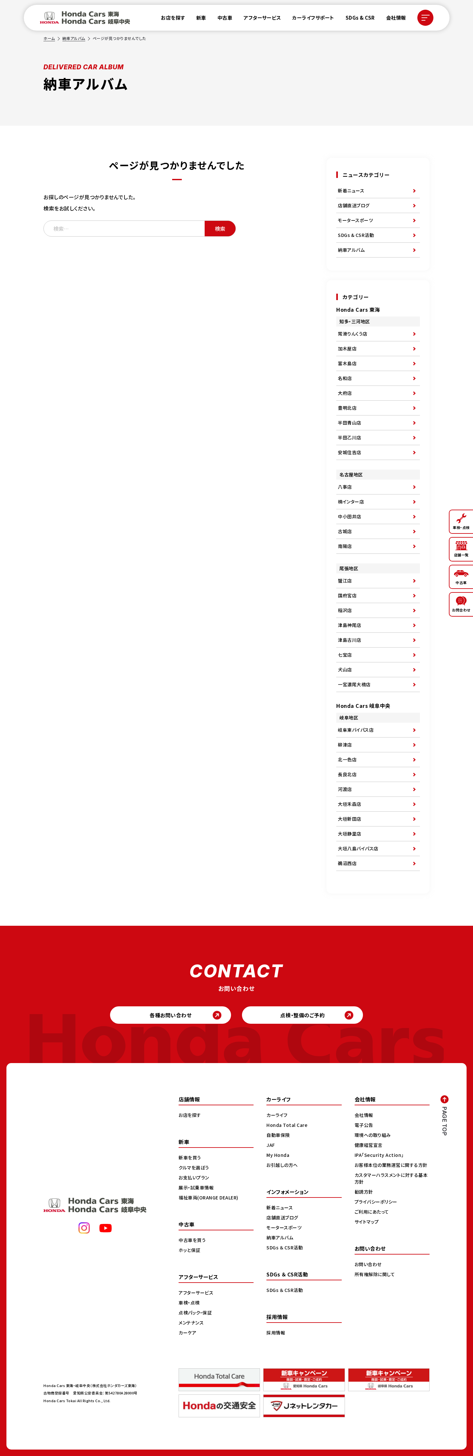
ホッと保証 (189, 1250)
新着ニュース (351, 190)
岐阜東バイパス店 (356, 730)
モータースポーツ (355, 220)
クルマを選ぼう (194, 1167)
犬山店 (345, 669)
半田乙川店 (349, 437)
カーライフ (277, 1115)
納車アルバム (73, 38)
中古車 (225, 17)
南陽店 (345, 546)
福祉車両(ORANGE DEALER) (208, 1197)
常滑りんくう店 (352, 333)
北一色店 (347, 759)
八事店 (345, 487)
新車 (201, 17)
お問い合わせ (368, 1264)
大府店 (345, 393)
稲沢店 (345, 610)
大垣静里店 (349, 833)
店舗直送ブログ (354, 205)
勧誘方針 (364, 1191)
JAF (270, 1145)
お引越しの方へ (282, 1165)
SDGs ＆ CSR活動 (284, 1247)
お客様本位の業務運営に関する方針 (391, 1165)
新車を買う (190, 1157)
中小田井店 (349, 516)
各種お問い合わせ (170, 1015)
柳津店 (345, 744)
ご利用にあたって (372, 1211)
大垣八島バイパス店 (358, 848)
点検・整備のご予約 (302, 1015)
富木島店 (347, 363)
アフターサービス (262, 17)
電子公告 (364, 1125)
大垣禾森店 (349, 804)
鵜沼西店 (347, 863)
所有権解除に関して (375, 1274)
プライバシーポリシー (376, 1201)
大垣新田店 (349, 819)
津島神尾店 (349, 625)
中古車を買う (192, 1240)
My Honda (277, 1155)
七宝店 (345, 654)
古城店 (345, 531)
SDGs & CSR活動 (356, 235)
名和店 (345, 378)
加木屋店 (347, 348)
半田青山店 (349, 422)
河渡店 (345, 789)
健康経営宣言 (369, 1145)
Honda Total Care (286, 1125)
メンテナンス (191, 1322)
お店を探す (173, 17)
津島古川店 (349, 640)
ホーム (49, 38)
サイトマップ (367, 1221)
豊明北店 (347, 408)
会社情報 (396, 17)
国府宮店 (347, 595)
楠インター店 (351, 501)
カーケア (187, 1332)
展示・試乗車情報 (196, 1187)
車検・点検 (189, 1302)
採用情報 (275, 1332)
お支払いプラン (194, 1177)
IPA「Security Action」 (379, 1155)
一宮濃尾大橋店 (354, 684)
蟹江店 (345, 580)
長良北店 (347, 774)
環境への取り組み (373, 1135)
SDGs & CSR (360, 17)
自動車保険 (278, 1135)
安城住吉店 (349, 452)
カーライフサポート (313, 17)
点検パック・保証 (195, 1312)
